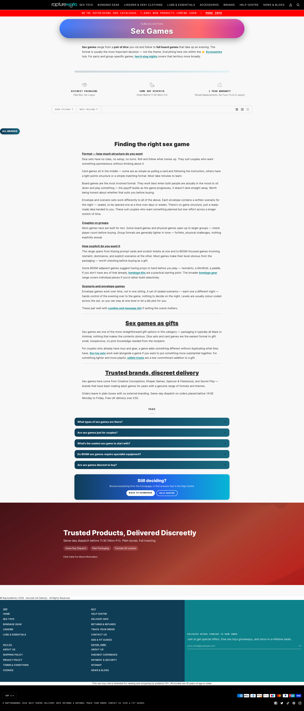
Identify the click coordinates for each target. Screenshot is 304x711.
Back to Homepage (140, 493)
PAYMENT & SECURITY (104, 660)
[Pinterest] (293, 703)
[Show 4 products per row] (248, 109)
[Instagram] (299, 703)
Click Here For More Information (80, 556)
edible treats (135, 357)
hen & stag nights (146, 56)
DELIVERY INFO (99, 619)
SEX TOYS (8, 619)
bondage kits (137, 272)
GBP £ (8, 696)
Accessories (214, 51)
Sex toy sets (98, 353)
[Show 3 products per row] (242, 109)
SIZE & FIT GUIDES (101, 639)
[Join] (297, 645)
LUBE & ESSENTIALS (14, 634)
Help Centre (167, 493)
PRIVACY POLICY (12, 660)
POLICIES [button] (7, 645)
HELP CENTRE (99, 613)
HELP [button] (93, 609)
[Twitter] (281, 703)
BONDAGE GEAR (12, 624)
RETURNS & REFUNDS (103, 624)
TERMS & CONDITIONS (15, 665)
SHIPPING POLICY (13, 654)
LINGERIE (8, 629)
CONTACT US (99, 634)
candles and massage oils (125, 308)
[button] (86, 5)
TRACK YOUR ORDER (103, 629)
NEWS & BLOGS (100, 670)
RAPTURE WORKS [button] (98, 645)
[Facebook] (275, 703)
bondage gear (208, 272)
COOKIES (8, 670)
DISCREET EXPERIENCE (104, 654)
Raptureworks (13, 703)
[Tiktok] (287, 703)
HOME (6, 613)
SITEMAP (96, 665)
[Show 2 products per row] (237, 109)
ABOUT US (9, 649)
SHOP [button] (5, 609)
